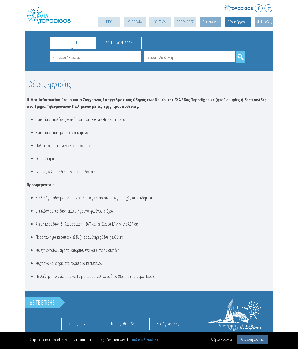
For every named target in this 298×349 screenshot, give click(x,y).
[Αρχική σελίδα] (55, 21)
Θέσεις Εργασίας (238, 21)
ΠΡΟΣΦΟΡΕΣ (185, 21)
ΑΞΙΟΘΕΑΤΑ (135, 21)
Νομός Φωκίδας (167, 324)
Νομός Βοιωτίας (79, 324)
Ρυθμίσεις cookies (222, 339)
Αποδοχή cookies (252, 339)
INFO (109, 21)
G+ (268, 8)
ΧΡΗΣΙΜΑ (160, 21)
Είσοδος (266, 21)
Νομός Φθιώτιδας (123, 324)
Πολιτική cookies (145, 339)
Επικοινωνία (210, 21)
